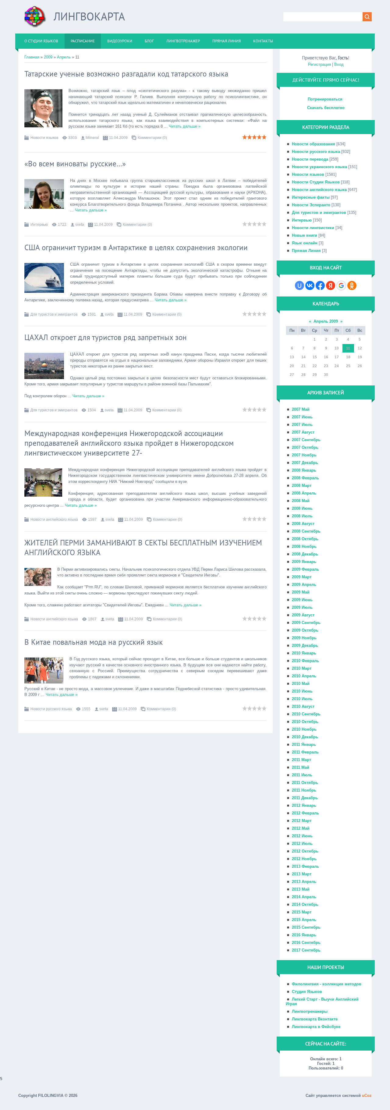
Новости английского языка (54, 519)
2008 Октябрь (305, 539)
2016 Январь (304, 935)
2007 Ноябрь (304, 455)
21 (303, 366)
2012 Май (301, 828)
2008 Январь (304, 470)
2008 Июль (302, 516)
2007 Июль (302, 424)
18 (348, 357)
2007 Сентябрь (306, 440)
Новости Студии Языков (316, 182)
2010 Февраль (305, 660)
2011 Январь (304, 744)
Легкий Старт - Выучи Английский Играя (322, 1001)
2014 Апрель (304, 897)
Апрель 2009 (326, 321)
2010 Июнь (302, 691)
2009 (48, 57)
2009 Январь (304, 561)
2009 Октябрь (305, 630)
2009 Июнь (302, 600)
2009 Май (301, 592)
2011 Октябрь (305, 782)
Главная (31, 57)
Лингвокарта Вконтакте (315, 1019)
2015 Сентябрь (306, 927)
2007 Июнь (302, 417)
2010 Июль (302, 699)
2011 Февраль (305, 752)
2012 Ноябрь (304, 858)
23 (326, 366)
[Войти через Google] (341, 285)
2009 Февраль (305, 569)
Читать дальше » (184, 126)
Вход (339, 64)
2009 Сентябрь (306, 622)
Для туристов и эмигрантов (53, 314)
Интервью (39, 224)
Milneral (92, 138)
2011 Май (300, 767)
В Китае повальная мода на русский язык (93, 642)
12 (360, 348)
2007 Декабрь (305, 462)
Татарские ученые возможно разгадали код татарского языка (126, 74)
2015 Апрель (304, 919)
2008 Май (301, 500)
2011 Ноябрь (304, 790)
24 (337, 366)
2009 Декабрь (305, 645)
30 (326, 375)
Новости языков (44, 138)
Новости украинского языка (319, 167)
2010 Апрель (304, 676)
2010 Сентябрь (306, 714)
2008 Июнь (302, 508)
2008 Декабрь (305, 554)
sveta (79, 224)
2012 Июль (302, 843)
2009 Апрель (304, 584)
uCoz (367, 1095)
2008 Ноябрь (304, 546)
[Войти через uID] (299, 285)
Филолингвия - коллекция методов (326, 984)
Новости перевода (310, 159)
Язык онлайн (304, 243)
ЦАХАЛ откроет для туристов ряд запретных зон (105, 337)
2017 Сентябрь (306, 950)
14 (303, 357)
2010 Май (301, 683)
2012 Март (301, 820)
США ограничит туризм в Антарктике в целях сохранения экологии (136, 247)
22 (315, 366)
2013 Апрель (304, 881)
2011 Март (301, 759)
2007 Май (301, 409)
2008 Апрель (304, 493)
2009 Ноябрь (304, 638)
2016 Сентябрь (306, 942)
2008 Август (303, 523)
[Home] (35, 19)
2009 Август (303, 615)
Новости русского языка (51, 709)
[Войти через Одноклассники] (351, 285)
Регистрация (319, 64)
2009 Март (301, 577)
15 (315, 357)
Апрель (64, 57)
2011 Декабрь (305, 798)
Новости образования (313, 144)
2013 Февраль (305, 866)
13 (292, 357)
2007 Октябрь (305, 447)
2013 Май (301, 889)
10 (337, 348)
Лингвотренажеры (310, 1011)
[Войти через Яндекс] (330, 285)
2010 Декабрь (305, 737)
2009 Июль (302, 607)
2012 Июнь (302, 836)
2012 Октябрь (305, 851)
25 (348, 366)
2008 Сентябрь (306, 531)
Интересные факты (311, 197)
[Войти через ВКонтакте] (309, 285)
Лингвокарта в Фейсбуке (316, 1026)
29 (315, 375)
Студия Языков (307, 991)
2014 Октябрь (305, 904)
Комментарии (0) (152, 138)
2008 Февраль (305, 478)
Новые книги (304, 235)
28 (303, 375)
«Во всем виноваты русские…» (75, 163)
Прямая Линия (306, 250)
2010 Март (301, 668)
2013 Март (301, 874)
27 (292, 375)
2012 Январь (304, 805)
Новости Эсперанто (311, 205)
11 (348, 348)
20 (292, 366)
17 (337, 357)
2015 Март (301, 912)
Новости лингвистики (313, 227)
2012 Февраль (305, 813)
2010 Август (303, 706)
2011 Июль (302, 775)
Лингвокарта (89, 16)
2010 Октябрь (305, 721)
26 (360, 366)
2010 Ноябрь (304, 729)
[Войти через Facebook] (320, 285)
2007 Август (303, 432)
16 (326, 357)
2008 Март (301, 485)
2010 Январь (304, 653)
